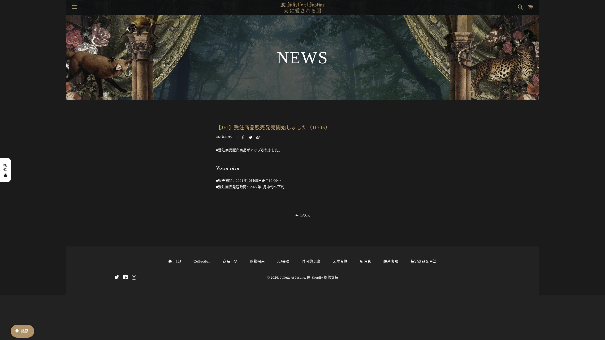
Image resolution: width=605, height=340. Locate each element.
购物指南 (257, 261)
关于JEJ (174, 261)
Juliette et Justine (292, 277)
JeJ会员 (283, 261)
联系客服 (390, 261)
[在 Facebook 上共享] (243, 137)
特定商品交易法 (423, 261)
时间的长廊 (311, 261)
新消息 (365, 261)
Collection (202, 261)
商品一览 (230, 261)
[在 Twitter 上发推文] (250, 137)
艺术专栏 (340, 261)
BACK (304, 215)
